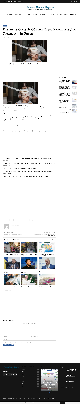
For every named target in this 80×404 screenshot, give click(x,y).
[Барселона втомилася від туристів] (12, 247)
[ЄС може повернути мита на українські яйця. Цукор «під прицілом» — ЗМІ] (62, 370)
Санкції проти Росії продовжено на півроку (13, 234)
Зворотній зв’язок (21, 1)
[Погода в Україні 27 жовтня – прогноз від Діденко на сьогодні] (29, 247)
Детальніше (67, 402)
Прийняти (62, 402)
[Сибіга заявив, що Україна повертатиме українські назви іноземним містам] (47, 263)
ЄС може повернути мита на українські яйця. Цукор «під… (71, 370)
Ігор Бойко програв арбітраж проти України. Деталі (71, 382)
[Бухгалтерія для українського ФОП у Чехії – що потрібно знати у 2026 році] (74, 106)
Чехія (73, 14)
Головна (15, 1)
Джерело (5, 204)
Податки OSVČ (49, 370)
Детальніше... (5, 371)
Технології (28, 14)
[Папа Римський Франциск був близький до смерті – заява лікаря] (29, 279)
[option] (49, 380)
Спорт (36, 14)
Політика (11, 14)
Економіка (19, 14)
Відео (66, 14)
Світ (60, 14)
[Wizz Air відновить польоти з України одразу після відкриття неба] (47, 279)
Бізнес (23, 378)
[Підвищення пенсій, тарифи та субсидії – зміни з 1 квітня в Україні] (12, 279)
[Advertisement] (40, 21)
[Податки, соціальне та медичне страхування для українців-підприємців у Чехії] (74, 100)
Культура (52, 14)
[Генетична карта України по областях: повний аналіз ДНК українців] (47, 247)
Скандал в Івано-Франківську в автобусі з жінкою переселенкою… (71, 376)
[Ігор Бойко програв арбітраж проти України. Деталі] (62, 383)
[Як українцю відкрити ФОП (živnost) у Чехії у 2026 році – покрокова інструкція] (74, 111)
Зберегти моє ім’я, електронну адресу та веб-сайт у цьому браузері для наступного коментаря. (20, 342)
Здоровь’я (44, 14)
